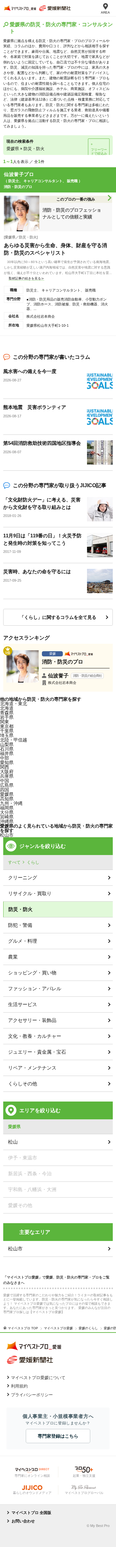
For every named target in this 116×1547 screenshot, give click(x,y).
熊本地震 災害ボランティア (34, 407)
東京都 (7, 726)
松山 (13, 1142)
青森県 (7, 712)
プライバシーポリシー (32, 1394)
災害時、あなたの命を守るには (37, 571)
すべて (14, 862)
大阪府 (7, 771)
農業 (13, 957)
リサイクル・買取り (30, 893)
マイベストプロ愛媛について (38, 1377)
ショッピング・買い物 (32, 972)
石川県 (7, 749)
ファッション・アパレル (34, 988)
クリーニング (22, 877)
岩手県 (7, 717)
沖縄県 (7, 821)
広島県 (7, 785)
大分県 (7, 812)
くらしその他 (22, 1083)
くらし (33, 862)
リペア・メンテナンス (32, 1067)
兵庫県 (7, 776)
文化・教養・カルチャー (34, 1036)
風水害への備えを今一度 (29, 371)
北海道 (7, 708)
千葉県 (7, 730)
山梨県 (7, 744)
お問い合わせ (23, 1521)
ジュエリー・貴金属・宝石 (37, 1052)
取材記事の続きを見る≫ (26, 278)
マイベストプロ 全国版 (31, 1512)
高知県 (7, 798)
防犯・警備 (20, 925)
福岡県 (7, 807)
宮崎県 (7, 816)
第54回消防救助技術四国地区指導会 (42, 443)
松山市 (7, 835)
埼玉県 (7, 735)
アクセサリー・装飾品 (32, 1020)
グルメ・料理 (22, 941)
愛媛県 (7, 794)
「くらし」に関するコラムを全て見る (58, 617)
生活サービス (22, 1004)
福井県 (7, 753)
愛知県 (7, 762)
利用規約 (19, 1386)
